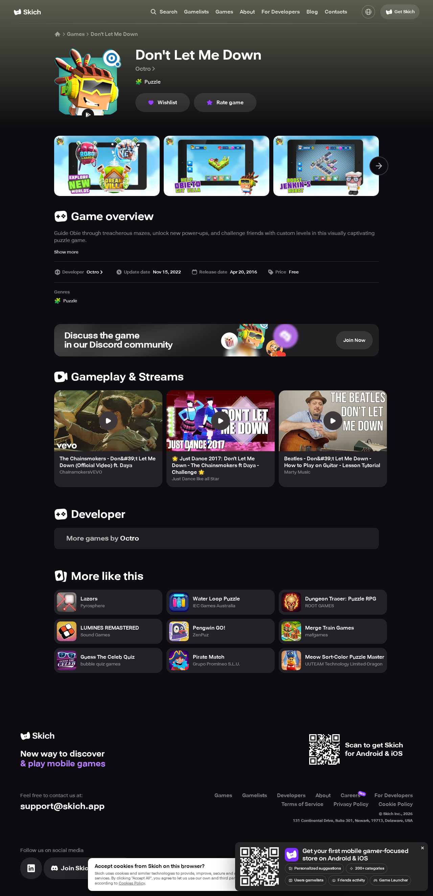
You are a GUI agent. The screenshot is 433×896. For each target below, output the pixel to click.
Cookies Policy (132, 883)
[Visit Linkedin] (31, 868)
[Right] (378, 165)
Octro (143, 68)
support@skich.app (62, 806)
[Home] (27, 12)
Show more (66, 252)
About (247, 12)
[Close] (422, 848)
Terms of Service (302, 804)
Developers (291, 795)
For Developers (280, 12)
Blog (312, 12)
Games (224, 12)
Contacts (336, 12)
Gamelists (196, 12)
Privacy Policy (351, 804)
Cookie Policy (396, 804)
